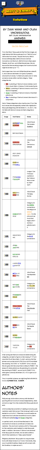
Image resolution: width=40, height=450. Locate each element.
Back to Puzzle (23, 46)
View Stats (15, 46)
